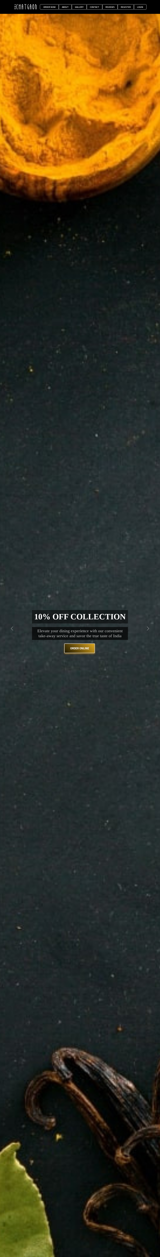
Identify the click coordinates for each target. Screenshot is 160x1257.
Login (140, 7)
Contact (94, 7)
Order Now (49, 7)
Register (126, 7)
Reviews (110, 7)
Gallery (79, 7)
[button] (12, 628)
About (65, 7)
